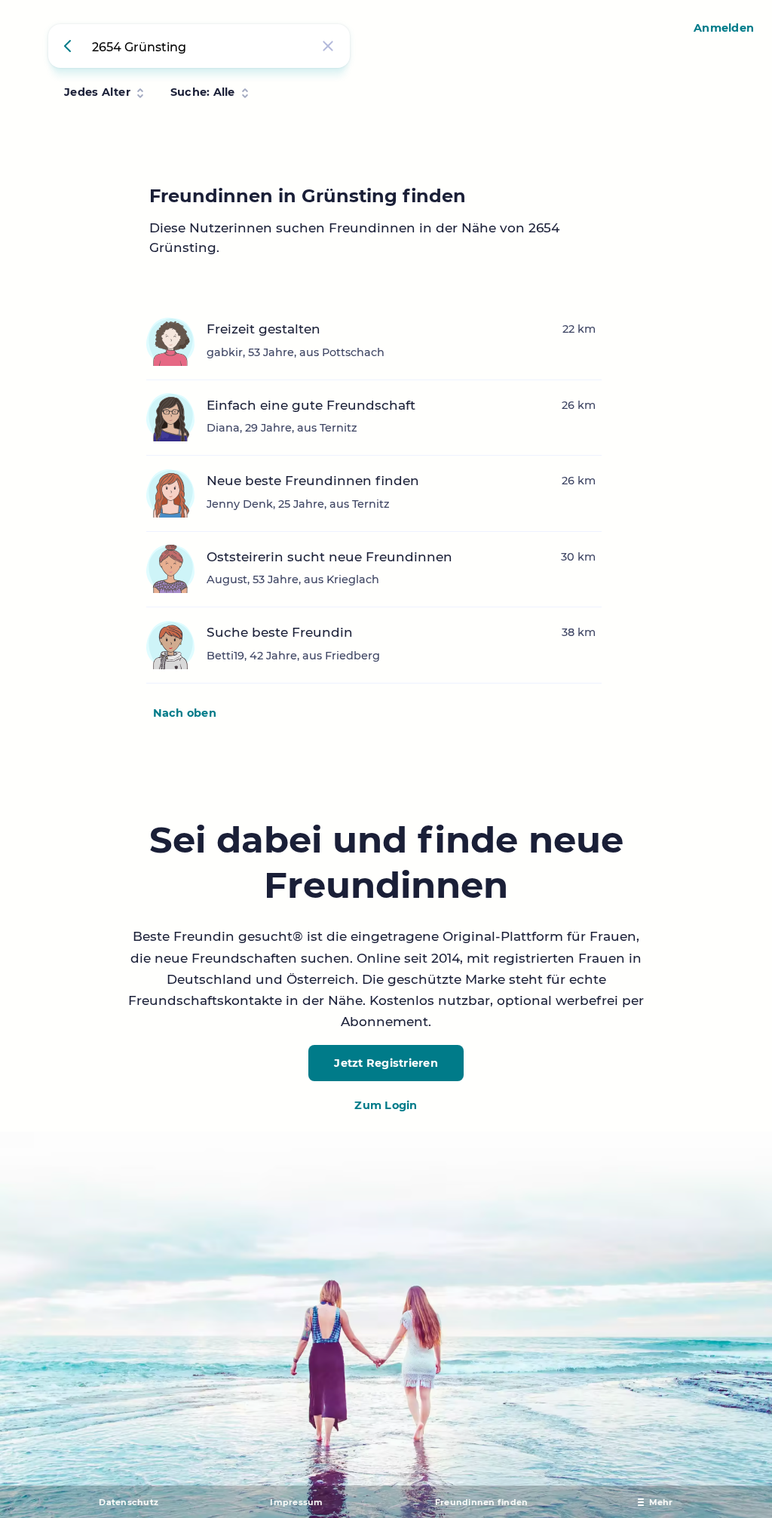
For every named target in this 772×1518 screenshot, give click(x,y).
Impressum (296, 1502)
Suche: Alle (202, 92)
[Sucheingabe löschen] (328, 46)
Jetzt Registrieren (386, 1063)
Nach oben (184, 713)
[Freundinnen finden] (70, 46)
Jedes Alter (97, 92)
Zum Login (385, 1105)
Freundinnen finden (481, 1502)
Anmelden (724, 28)
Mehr (661, 1502)
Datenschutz (128, 1502)
